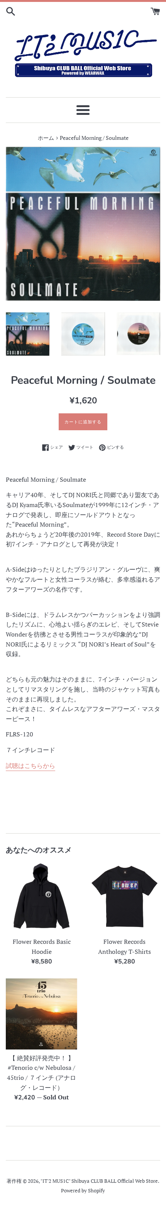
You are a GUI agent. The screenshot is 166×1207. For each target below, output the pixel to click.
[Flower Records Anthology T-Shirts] (124, 897)
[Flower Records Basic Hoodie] (41, 897)
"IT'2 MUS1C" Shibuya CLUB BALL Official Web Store (99, 1181)
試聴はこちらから (30, 765)
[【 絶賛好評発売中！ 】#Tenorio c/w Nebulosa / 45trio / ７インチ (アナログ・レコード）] (41, 1013)
